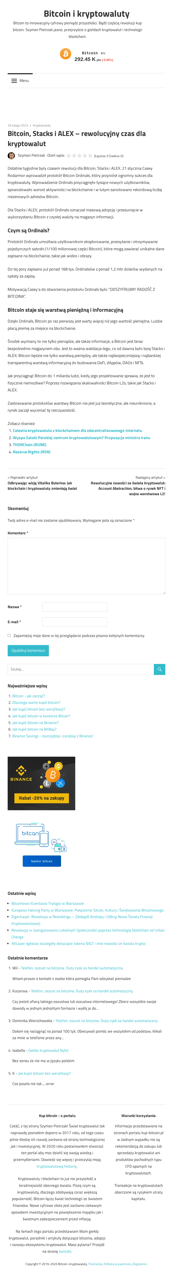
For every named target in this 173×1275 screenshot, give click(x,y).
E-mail (14, 622)
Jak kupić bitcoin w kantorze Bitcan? (41, 716)
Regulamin (140, 1263)
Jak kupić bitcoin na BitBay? (34, 729)
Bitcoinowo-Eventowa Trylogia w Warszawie (47, 903)
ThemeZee (95, 1263)
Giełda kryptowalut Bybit (48, 1050)
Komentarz (18, 533)
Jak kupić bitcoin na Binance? (35, 723)
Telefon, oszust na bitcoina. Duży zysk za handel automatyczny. (72, 968)
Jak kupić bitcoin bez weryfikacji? (38, 709)
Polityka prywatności (117, 1263)
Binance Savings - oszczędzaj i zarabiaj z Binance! (52, 736)
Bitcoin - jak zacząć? (28, 696)
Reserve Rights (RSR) (31, 452)
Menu (24, 80)
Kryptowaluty (42, 125)
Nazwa (15, 607)
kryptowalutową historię (57, 1166)
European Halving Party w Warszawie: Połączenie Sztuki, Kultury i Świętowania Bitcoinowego (87, 910)
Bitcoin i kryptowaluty (87, 13)
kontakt (65, 1251)
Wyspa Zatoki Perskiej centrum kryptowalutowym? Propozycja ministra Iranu (81, 438)
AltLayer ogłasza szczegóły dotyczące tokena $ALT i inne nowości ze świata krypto (78, 943)
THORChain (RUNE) (29, 445)
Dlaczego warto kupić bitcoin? (36, 702)
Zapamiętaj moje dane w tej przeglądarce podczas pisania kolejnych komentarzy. (79, 636)
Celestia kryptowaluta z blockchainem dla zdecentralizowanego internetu (77, 430)
